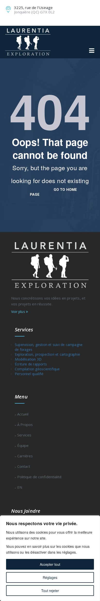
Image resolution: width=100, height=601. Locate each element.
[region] (50, 558)
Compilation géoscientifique (46, 369)
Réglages (50, 577)
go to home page (53, 192)
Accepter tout (50, 564)
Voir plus (18, 311)
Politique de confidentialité (39, 476)
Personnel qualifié (29, 373)
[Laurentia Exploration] (28, 41)
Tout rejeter (50, 590)
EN (19, 487)
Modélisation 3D (28, 359)
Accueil (22, 414)
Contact (23, 466)
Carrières (25, 455)
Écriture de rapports (31, 364)
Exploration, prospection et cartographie (47, 354)
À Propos (25, 424)
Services (24, 435)
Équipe (23, 445)
